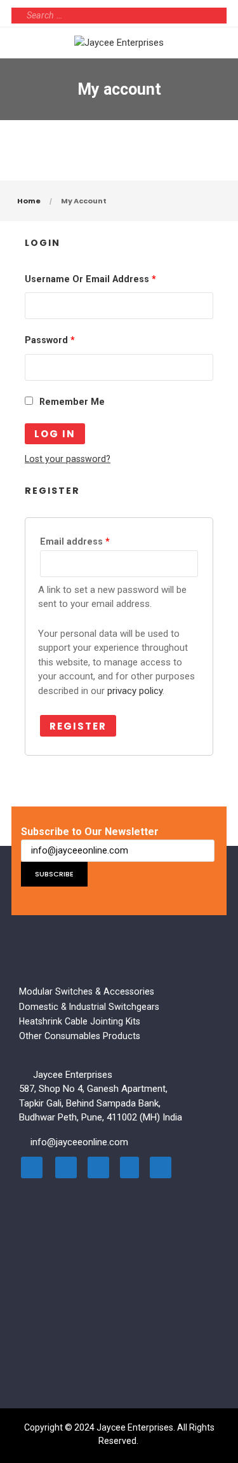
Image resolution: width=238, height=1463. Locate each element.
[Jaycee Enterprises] (119, 42)
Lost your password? (67, 459)
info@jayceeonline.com (79, 1142)
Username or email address (90, 279)
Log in (55, 433)
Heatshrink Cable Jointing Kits (79, 1021)
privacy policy (134, 691)
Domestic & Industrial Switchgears (89, 1007)
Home (29, 201)
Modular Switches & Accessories (86, 991)
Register (78, 726)
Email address (75, 541)
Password (50, 340)
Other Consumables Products (79, 1036)
